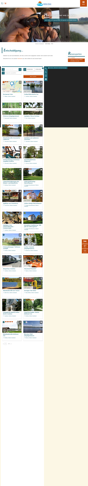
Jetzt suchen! (33, 76)
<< (3, 343)
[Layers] (46, 79)
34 (8, 343)
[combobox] (11, 69)
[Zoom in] (46, 68)
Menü (83, 4)
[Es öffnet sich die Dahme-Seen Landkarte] (2, 3)
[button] (85, 251)
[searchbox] (12, 69)
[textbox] (10, 73)
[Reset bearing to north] (46, 75)
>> (11, 343)
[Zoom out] (46, 72)
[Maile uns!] (76, 60)
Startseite (19, 58)
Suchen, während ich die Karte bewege (58, 67)
